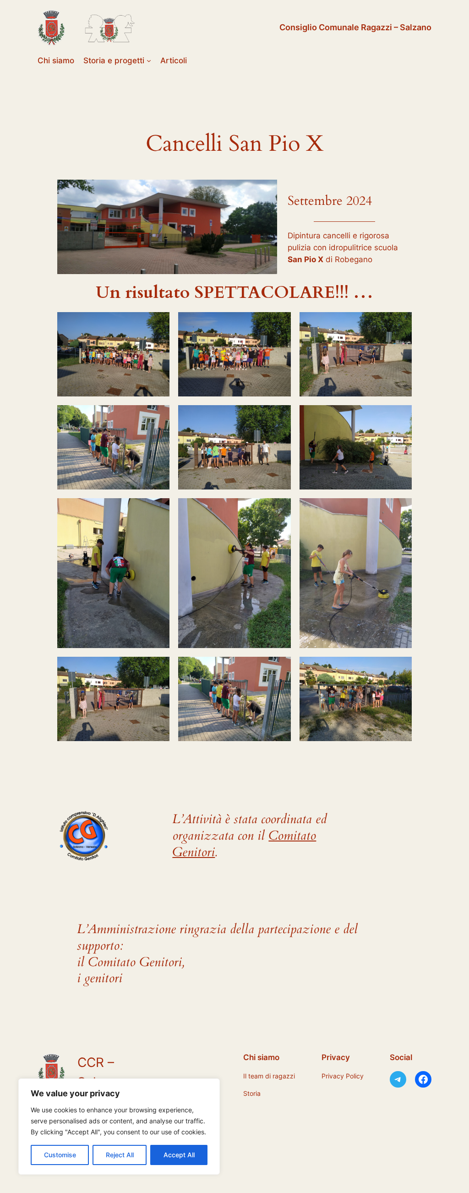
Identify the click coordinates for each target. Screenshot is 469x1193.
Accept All (179, 1155)
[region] (119, 1126)
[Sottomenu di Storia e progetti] (149, 60)
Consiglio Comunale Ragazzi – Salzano (355, 27)
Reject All (120, 1155)
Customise (60, 1155)
